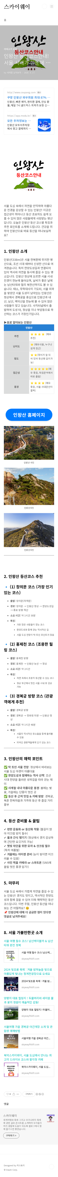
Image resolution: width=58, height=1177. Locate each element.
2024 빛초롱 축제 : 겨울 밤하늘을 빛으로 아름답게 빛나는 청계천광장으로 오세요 (28, 971)
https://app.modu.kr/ (19, 115)
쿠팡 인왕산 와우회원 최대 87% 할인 (28, 97)
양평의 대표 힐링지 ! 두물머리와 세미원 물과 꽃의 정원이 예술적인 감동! (28, 1000)
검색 (44, 6)
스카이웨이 (17, 6)
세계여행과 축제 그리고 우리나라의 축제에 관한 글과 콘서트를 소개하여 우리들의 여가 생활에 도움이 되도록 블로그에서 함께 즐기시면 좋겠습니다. (22, 1124)
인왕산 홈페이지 (29, 414)
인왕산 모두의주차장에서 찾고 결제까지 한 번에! (19, 126)
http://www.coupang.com (21, 92)
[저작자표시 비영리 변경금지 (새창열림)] (39, 1094)
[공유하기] (14, 1094)
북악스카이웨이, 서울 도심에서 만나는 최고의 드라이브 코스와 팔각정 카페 (28, 1057)
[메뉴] (51, 6)
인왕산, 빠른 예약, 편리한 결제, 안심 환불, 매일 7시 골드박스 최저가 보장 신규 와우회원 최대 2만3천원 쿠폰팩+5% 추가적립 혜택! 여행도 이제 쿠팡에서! (28, 103)
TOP (51, 1166)
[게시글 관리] (18, 1094)
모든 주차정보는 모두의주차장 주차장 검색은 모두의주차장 (19, 121)
